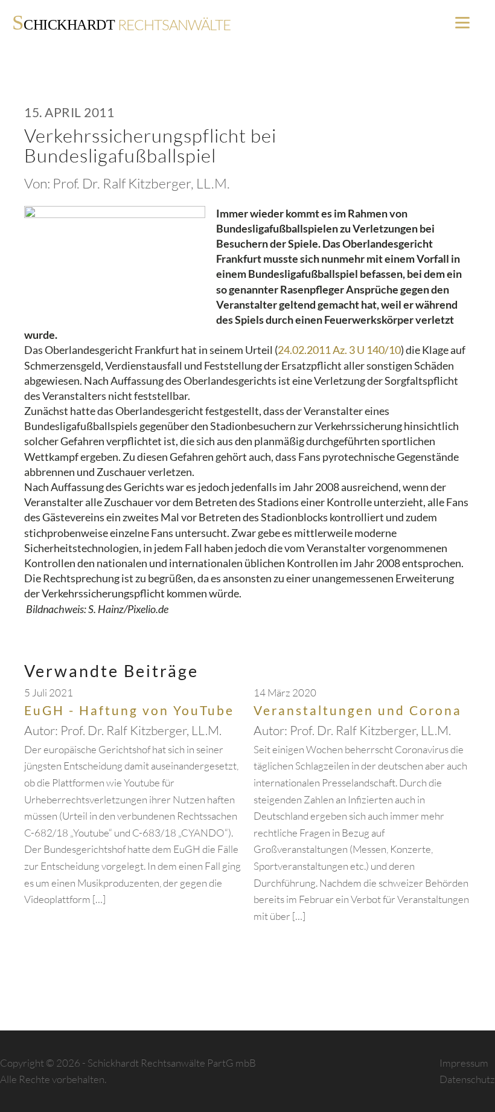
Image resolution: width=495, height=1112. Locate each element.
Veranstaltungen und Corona (358, 710)
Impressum (463, 1062)
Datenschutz (467, 1079)
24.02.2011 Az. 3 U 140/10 (339, 349)
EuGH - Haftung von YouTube (129, 710)
